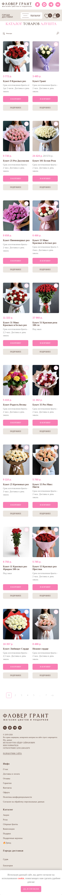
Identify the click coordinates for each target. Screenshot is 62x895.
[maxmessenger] (10, 728)
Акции (6, 815)
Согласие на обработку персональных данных (23, 802)
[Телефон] (5, 728)
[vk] (20, 728)
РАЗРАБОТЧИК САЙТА (12, 753)
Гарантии (7, 783)
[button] (31, 15)
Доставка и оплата (11, 774)
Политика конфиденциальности (17, 797)
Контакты (7, 788)
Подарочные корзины (12, 838)
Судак (5, 859)
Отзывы (6, 778)
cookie (21, 878)
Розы (5, 820)
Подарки (7, 833)
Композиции (9, 829)
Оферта (6, 792)
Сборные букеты (10, 824)
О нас (5, 769)
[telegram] (15, 728)
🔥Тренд (7, 843)
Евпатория (8, 865)
